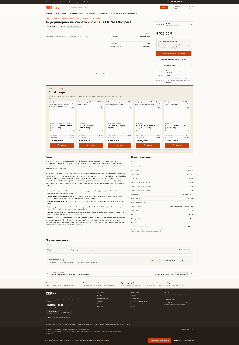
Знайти (164, 7)
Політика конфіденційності (139, 301)
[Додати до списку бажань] (189, 65)
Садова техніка (119, 324)
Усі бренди (100, 306)
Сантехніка (129, 324)
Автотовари (57, 324)
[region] (76, 52)
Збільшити (101, 73)
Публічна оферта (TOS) (137, 298)
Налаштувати (189, 340)
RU (168, 1)
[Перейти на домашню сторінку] (54, 7)
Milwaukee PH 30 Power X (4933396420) (175, 127)
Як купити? (100, 295)
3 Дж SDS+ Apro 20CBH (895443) (116, 127)
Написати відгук (184, 250)
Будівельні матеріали (69, 324)
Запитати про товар (169, 65)
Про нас (133, 295)
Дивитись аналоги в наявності (174, 54)
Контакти (100, 304)
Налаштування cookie (187, 329)
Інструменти (94, 324)
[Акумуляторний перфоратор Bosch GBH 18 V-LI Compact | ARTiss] (76, 52)
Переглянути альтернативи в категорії (173, 59)
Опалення (109, 324)
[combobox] (115, 7)
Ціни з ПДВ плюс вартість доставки (166, 37)
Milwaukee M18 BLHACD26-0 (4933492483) (61, 127)
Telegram (155, 261)
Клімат (102, 324)
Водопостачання (83, 324)
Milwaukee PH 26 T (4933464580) (86, 127)
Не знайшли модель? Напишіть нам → (58, 317)
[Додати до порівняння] (184, 65)
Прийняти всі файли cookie (159, 340)
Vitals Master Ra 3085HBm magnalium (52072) (146, 127)
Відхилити (177, 340)
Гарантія (99, 301)
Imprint (132, 306)
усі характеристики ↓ (118, 50)
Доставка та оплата (103, 298)
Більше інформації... (104, 340)
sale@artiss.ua (184, 261)
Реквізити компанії (136, 304)
